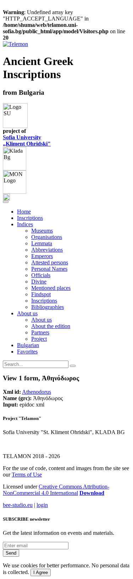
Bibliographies (47, 307)
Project (39, 339)
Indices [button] (25, 224)
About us (41, 320)
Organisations (46, 237)
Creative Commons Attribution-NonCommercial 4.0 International (56, 490)
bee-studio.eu (18, 505)
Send (11, 553)
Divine (38, 282)
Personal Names (49, 269)
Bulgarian (28, 345)
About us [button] (27, 313)
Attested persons (49, 262)
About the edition (50, 326)
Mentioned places (51, 288)
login (42, 505)
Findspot (41, 294)
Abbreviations (47, 250)
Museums (42, 231)
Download (91, 493)
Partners (40, 332)
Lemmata (41, 243)
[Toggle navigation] (6, 202)
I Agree (40, 572)
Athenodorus (36, 392)
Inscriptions (30, 218)
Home (24, 212)
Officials (40, 275)
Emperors (42, 256)
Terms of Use (27, 475)
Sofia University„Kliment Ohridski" (27, 140)
